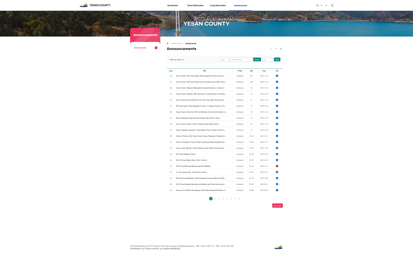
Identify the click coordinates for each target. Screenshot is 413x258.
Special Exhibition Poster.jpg (277, 184)
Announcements (176, 43)
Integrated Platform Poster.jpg (277, 190)
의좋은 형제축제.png (277, 154)
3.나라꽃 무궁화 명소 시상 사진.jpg (277, 87)
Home (167, 43)
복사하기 (276, 49)
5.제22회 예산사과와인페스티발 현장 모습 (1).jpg (277, 99)
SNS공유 (271, 49)
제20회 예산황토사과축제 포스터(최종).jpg (277, 148)
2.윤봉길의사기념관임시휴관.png (277, 142)
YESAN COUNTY (95, 5)
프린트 (281, 49)
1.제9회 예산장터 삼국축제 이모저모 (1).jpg (277, 75)
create (278, 205)
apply (277, 59)
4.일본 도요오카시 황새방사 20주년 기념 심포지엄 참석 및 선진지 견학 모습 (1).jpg (277, 93)
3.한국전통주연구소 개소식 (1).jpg (277, 118)
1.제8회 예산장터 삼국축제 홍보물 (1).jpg (277, 105)
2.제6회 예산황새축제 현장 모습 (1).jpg (277, 81)
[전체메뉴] (332, 5)
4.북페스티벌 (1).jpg (277, 124)
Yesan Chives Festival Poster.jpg (277, 172)
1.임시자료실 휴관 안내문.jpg (277, 136)
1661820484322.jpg (277, 178)
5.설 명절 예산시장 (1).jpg (277, 130)
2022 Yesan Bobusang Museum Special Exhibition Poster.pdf (277, 166)
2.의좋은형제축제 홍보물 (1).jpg (277, 112)
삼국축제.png (277, 160)
